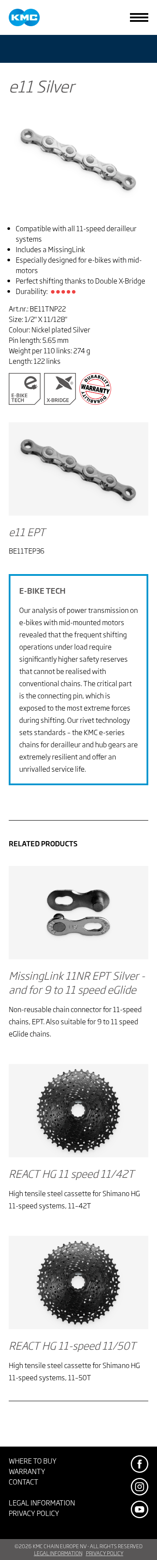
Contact (23, 1481)
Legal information (42, 1502)
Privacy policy (34, 1513)
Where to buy (33, 1460)
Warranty (27, 1471)
